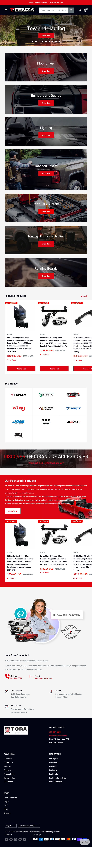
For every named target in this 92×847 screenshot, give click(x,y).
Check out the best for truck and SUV (46, 462)
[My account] (80, 10)
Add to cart (21, 369)
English (8, 826)
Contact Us (8, 762)
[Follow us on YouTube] (20, 839)
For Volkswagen (55, 781)
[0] (84, 10)
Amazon (7, 813)
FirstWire (56, 832)
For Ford (52, 766)
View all (84, 296)
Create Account (10, 797)
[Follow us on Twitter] (11, 839)
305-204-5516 (54, 732)
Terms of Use (9, 778)
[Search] (71, 10)
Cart (5, 805)
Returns (7, 766)
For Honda (53, 774)
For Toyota (53, 758)
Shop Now (46, 35)
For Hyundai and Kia (57, 778)
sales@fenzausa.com (58, 735)
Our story (8, 758)
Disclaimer (8, 781)
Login (6, 801)
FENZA (9, 334)
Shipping (7, 770)
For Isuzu (53, 770)
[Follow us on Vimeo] (24, 839)
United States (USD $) (26, 826)
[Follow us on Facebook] (6, 839)
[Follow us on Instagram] (15, 839)
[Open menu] (6, 10)
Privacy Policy (9, 774)
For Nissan (53, 762)
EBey (6, 809)
